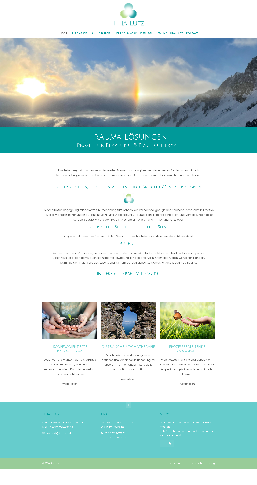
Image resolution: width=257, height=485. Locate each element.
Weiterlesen (69, 384)
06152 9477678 (116, 433)
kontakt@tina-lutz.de (59, 433)
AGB (172, 463)
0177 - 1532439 (117, 437)
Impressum (183, 463)
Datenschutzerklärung (203, 463)
